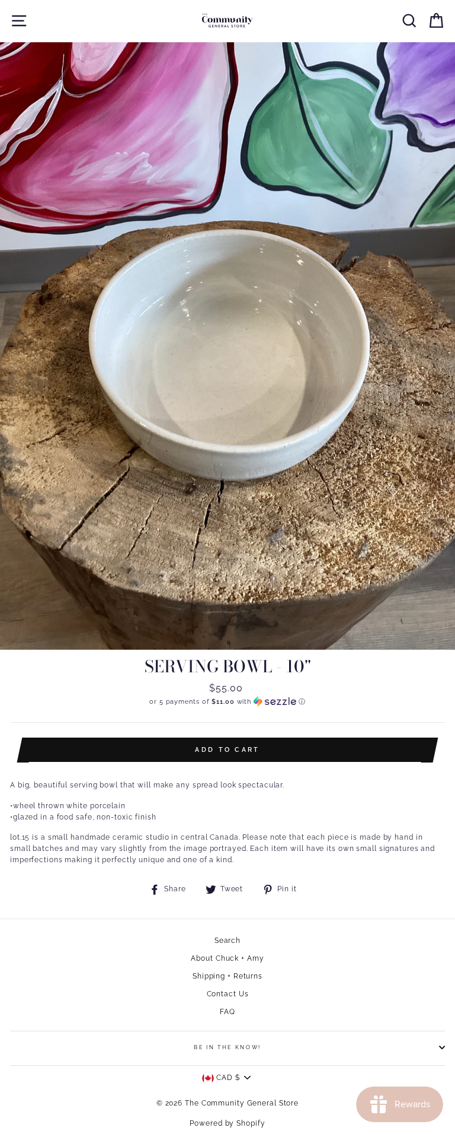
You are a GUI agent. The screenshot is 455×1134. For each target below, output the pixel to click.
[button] (227, 701)
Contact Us (228, 994)
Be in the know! (227, 1047)
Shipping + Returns (227, 976)
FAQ (227, 1012)
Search (227, 940)
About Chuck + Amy (227, 958)
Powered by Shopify (227, 1123)
